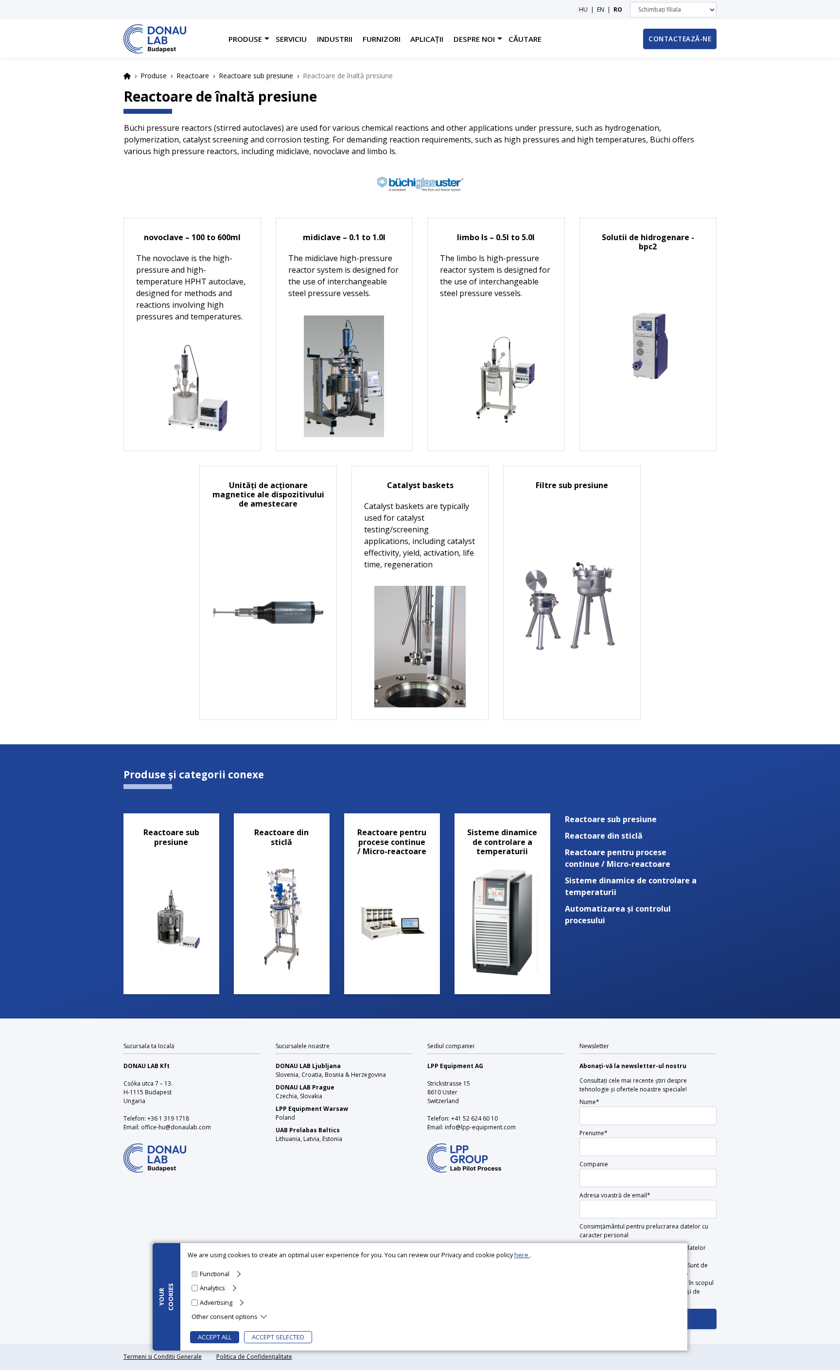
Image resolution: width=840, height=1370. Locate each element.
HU (583, 9)
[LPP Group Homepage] (154, 1151)
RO (617, 9)
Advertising (216, 1302)
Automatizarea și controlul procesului (618, 914)
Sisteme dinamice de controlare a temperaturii (631, 886)
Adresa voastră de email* (614, 1195)
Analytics (212, 1287)
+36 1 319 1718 (168, 1118)
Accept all (214, 1337)
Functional (214, 1273)
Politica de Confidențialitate (254, 1356)
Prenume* (593, 1133)
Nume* (589, 1102)
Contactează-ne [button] (679, 38)
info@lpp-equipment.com (480, 1127)
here (522, 1254)
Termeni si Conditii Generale (162, 1356)
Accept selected (278, 1337)
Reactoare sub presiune (256, 75)
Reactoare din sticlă (604, 835)
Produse (153, 75)
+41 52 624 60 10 (474, 1118)
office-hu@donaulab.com (176, 1127)
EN (600, 9)
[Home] (154, 39)
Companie (593, 1164)
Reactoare (192, 75)
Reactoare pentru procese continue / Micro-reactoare (617, 858)
